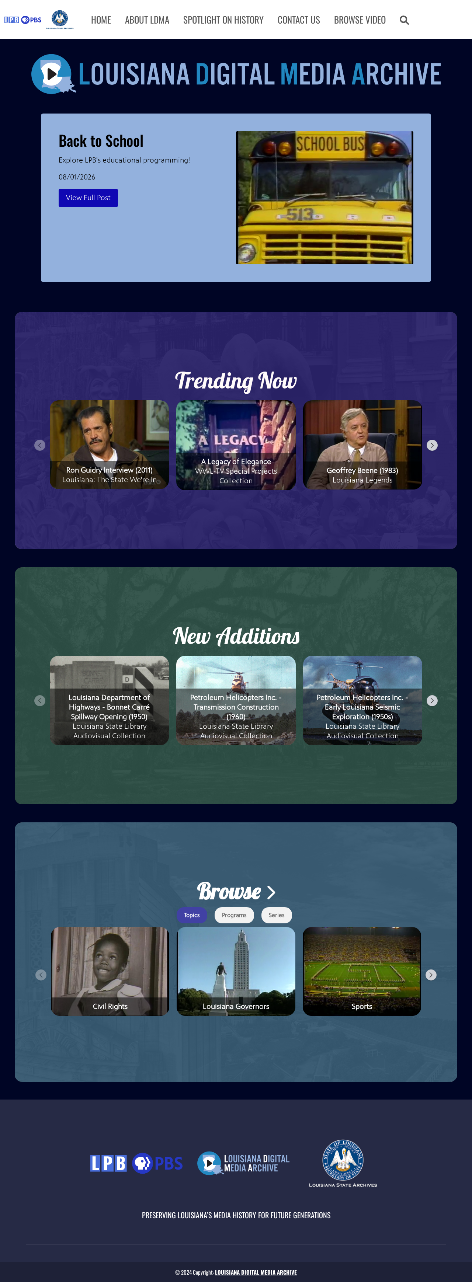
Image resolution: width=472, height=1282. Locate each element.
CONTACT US (299, 19)
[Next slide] (432, 445)
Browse (231, 891)
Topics (192, 915)
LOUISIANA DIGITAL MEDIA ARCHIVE (256, 1272)
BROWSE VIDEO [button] (360, 19)
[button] (404, 19)
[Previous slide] (39, 445)
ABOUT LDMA (147, 19)
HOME (101, 19)
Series (277, 915)
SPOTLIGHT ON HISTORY (223, 19)
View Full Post (88, 198)
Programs (234, 915)
